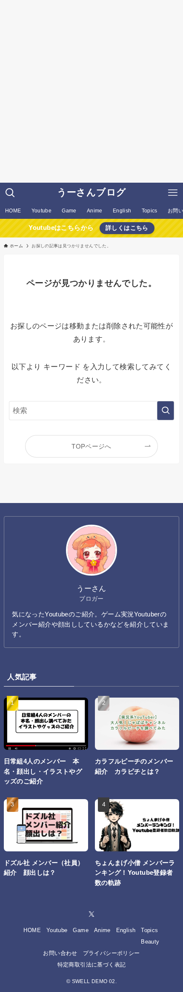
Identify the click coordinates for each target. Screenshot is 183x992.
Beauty (150, 941)
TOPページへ (91, 446)
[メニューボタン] (173, 193)
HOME (32, 930)
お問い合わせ (60, 953)
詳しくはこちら (127, 227)
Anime (102, 930)
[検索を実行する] (165, 410)
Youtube (57, 930)
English (126, 930)
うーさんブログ (91, 193)
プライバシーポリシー (111, 953)
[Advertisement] (91, 91)
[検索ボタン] (10, 193)
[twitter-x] (91, 914)
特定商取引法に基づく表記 (91, 964)
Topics (149, 930)
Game (81, 930)
